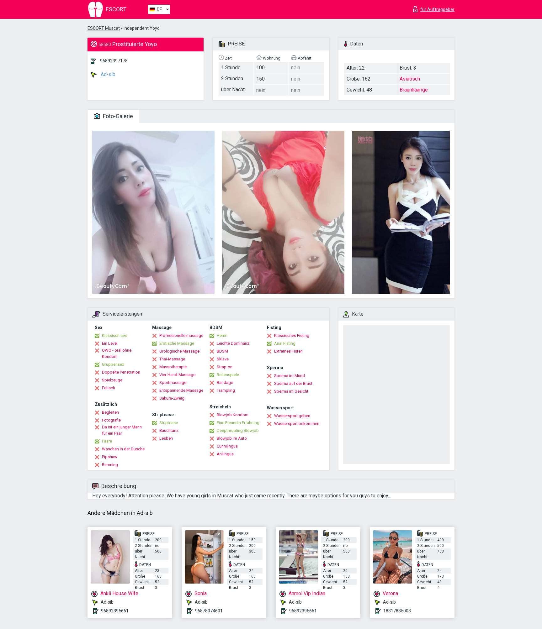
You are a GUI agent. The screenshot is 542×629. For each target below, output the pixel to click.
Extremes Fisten (288, 351)
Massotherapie (173, 366)
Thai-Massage (172, 359)
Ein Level (110, 343)
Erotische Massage (176, 343)
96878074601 (209, 611)
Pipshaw (109, 456)
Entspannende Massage (181, 390)
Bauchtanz (168, 430)
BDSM (222, 351)
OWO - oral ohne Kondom (116, 353)
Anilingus (225, 454)
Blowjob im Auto (232, 438)
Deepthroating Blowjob (238, 430)
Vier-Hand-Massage (177, 374)
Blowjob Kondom (232, 414)
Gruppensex (113, 364)
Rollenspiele (228, 374)
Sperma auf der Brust (293, 383)
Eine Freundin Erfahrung (238, 422)
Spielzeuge (112, 380)
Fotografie (111, 420)
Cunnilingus (227, 446)
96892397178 (114, 61)
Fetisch (108, 387)
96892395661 (115, 611)
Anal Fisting (284, 343)
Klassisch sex (114, 335)
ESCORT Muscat (104, 28)
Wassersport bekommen (296, 423)
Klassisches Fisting (291, 335)
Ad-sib (107, 74)
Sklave (223, 359)
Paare (107, 441)
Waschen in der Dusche (123, 449)
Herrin (222, 335)
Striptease (168, 422)
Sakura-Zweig (171, 398)
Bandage (225, 382)
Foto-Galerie (117, 116)
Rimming (110, 464)
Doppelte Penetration (121, 372)
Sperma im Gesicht (291, 391)
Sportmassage (172, 382)
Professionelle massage (181, 335)
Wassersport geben (292, 415)
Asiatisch (410, 79)
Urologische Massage (179, 351)
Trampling (226, 390)
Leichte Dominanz (233, 343)
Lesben (166, 438)
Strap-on (224, 366)
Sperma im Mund (289, 375)
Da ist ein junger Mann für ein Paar (122, 430)
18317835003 (397, 611)
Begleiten (110, 412)
